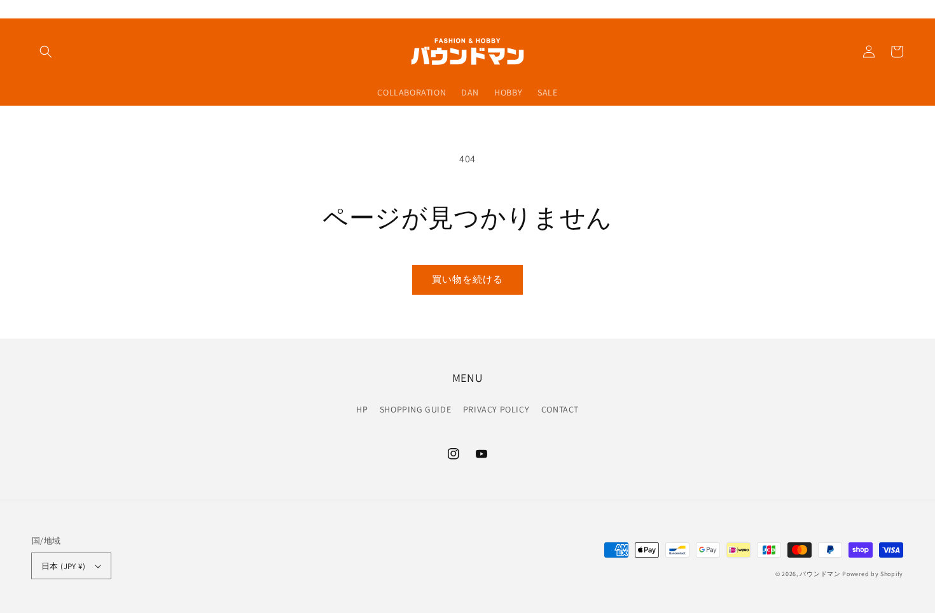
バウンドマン (820, 574)
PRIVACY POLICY (496, 409)
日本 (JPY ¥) (63, 566)
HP (362, 409)
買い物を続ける (467, 279)
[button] (46, 52)
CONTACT (560, 409)
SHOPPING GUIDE (415, 409)
